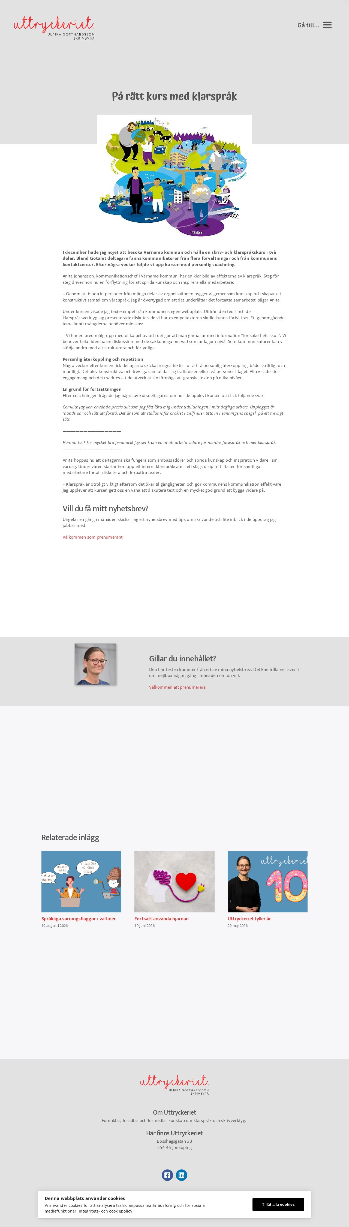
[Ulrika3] (174, 1077)
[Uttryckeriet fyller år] (268, 881)
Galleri (86, 882)
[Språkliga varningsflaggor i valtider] (81, 881)
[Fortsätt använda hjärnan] (174, 881)
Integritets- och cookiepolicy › (106, 1211)
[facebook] (167, 1175)
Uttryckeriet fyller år (263, 882)
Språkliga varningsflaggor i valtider (76, 882)
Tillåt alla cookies (278, 1204)
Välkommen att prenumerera (177, 687)
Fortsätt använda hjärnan (170, 882)
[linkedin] (181, 1175)
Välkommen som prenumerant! (93, 537)
